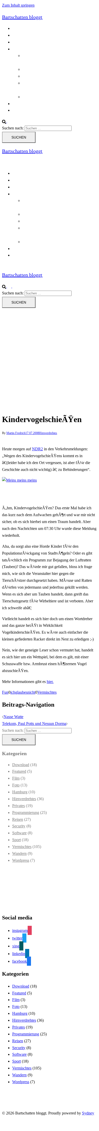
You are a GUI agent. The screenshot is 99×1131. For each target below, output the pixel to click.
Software (19, 833)
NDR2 (37, 449)
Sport (16, 840)
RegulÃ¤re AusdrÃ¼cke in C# (47, 69)
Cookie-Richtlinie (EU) (31, 35)
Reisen (17, 819)
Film (16, 778)
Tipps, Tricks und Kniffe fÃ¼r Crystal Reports (53, 231)
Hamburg (19, 792)
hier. (50, 681)
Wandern (19, 853)
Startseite (19, 103)
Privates (18, 805)
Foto (16, 785)
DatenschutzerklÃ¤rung (31, 42)
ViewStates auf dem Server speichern (52, 97)
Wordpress (20, 860)
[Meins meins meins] (19, 480)
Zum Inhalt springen (18, 5)
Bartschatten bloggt (22, 17)
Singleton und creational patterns (48, 76)
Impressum (21, 110)
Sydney (88, 1113)
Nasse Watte (13, 717)
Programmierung (25, 49)
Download (20, 765)
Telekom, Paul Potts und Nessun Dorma (34, 723)
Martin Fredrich (15, 433)
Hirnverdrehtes (48, 433)
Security (18, 826)
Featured (19, 771)
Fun (5, 692)
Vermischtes (47, 692)
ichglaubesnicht (22, 692)
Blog (16, 28)
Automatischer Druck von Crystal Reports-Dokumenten (56, 204)
